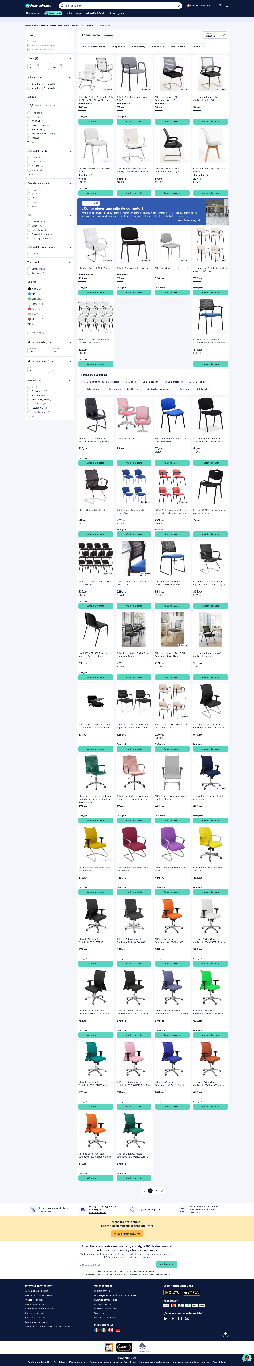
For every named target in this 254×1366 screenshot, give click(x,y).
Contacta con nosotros (36, 1304)
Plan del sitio (60, 1362)
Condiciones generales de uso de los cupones (47, 1326)
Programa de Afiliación (36, 1322)
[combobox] (215, 35)
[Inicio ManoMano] (39, 5)
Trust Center (130, 1362)
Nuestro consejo (102, 1290)
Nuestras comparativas (105, 1299)
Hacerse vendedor (34, 1313)
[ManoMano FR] (96, 1330)
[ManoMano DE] (118, 1330)
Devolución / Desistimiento (38, 1295)
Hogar (34, 25)
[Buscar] (62, 6)
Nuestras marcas (102, 1304)
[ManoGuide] (247, 1358)
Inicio (27, 25)
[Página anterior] (144, 1190)
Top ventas (99, 1313)
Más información (163, 1274)
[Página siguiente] (162, 1190)
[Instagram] (180, 1318)
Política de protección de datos (106, 1362)
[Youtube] (187, 1318)
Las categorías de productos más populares (115, 1295)
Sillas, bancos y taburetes (68, 25)
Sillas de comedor (88, 25)
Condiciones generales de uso (154, 1362)
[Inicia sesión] (220, 5)
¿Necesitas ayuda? (34, 1299)
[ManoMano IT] (103, 1330)
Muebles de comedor (47, 25)
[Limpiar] (179, 5)
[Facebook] (173, 1318)
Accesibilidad (219, 1362)
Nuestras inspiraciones (105, 1308)
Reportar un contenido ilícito (39, 1308)
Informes (206, 1362)
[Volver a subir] (225, 1333)
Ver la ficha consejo (187, 220)
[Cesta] (227, 5)
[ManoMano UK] (110, 1330)
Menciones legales (78, 1362)
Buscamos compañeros (36, 1317)
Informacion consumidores (185, 1362)
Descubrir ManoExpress (106, 1317)
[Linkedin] (165, 1318)
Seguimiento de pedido (36, 1290)
